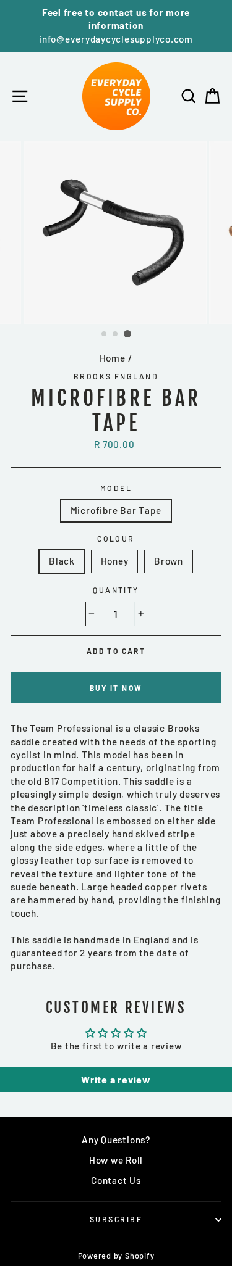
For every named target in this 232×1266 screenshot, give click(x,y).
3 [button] (127, 333)
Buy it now (116, 688)
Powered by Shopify (116, 1255)
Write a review (116, 1079)
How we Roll (116, 1159)
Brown (168, 560)
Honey (115, 560)
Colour (116, 538)
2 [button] (116, 334)
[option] (116, 26)
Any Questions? (116, 1139)
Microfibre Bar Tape (116, 510)
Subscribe (116, 1219)
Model (116, 488)
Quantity (116, 589)
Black (62, 560)
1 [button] (104, 334)
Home (113, 357)
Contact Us (116, 1180)
